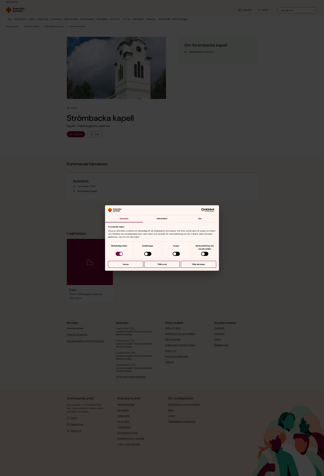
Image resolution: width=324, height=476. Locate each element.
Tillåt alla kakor (198, 264)
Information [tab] (162, 218)
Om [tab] (199, 218)
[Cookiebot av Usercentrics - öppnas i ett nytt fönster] (205, 210)
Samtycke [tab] (124, 218)
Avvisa (126, 264)
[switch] (147, 254)
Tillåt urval (162, 264)
